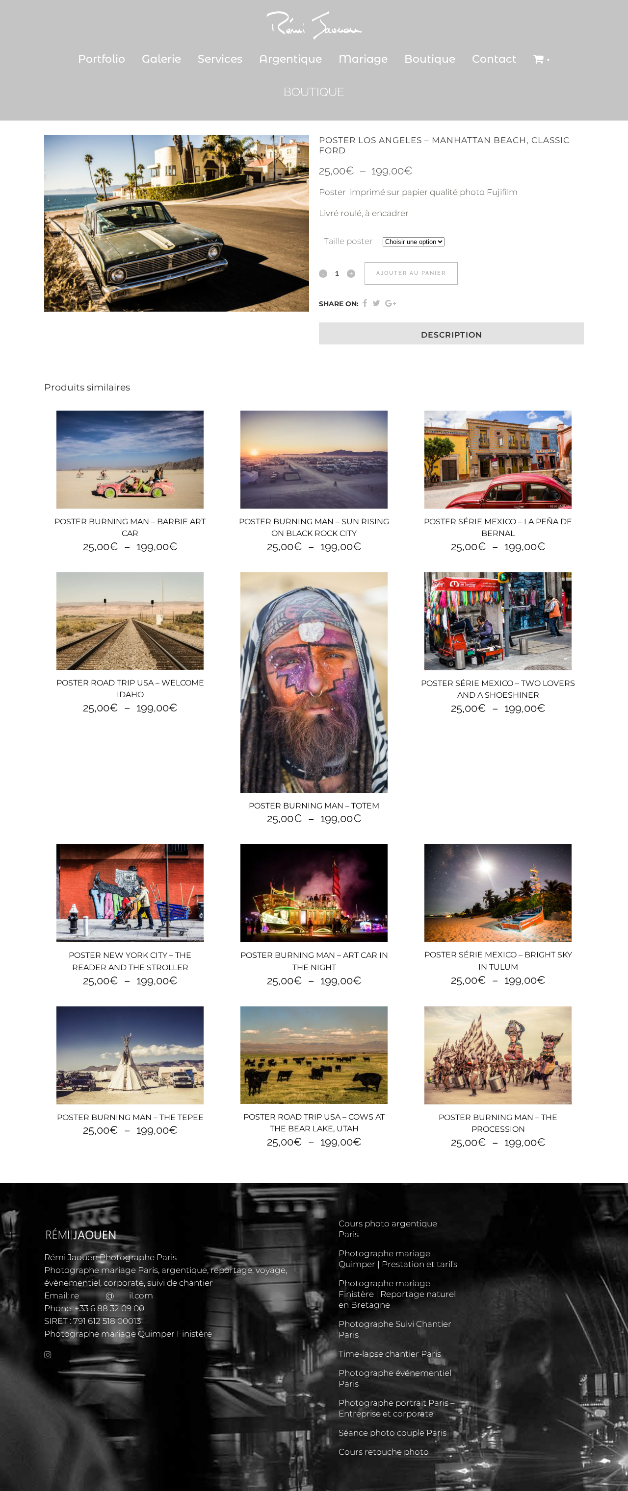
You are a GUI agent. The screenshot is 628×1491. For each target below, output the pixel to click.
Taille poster (348, 241)
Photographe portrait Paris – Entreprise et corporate (397, 1408)
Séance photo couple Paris (392, 1433)
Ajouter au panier (411, 273)
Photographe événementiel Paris (395, 1378)
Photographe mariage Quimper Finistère (128, 1334)
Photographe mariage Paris (101, 1270)
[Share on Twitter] (376, 303)
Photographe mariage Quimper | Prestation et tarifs (398, 1258)
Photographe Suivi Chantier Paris (395, 1329)
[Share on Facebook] (365, 303)
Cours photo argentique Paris (388, 1229)
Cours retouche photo (384, 1452)
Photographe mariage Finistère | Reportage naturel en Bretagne (397, 1294)
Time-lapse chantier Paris (390, 1354)
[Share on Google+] (390, 303)
